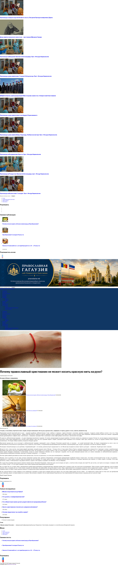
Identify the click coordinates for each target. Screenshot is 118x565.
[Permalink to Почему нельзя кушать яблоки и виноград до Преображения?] (14, 395)
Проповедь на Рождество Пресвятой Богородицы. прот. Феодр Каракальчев (24, 174)
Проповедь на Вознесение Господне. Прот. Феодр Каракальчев (20, 193)
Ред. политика (5, 532)
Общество (5, 304)
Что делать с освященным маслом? (13, 497)
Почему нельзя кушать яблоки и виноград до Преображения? (20, 224)
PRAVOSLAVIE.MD (11, 564)
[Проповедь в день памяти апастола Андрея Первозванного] (11, 112)
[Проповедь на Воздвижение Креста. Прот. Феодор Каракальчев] (11, 151)
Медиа (4, 297)
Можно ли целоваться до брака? (12, 491)
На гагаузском (6, 293)
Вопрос (4, 295)
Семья (4, 302)
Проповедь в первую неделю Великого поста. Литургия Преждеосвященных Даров (26, 17)
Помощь (4, 296)
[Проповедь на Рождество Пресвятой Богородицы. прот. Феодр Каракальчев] (11, 171)
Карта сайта (5, 200)
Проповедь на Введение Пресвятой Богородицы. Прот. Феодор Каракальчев (24, 56)
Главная (4, 291)
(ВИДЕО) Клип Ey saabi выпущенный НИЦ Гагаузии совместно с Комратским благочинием (28, 95)
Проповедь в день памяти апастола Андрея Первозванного (18, 115)
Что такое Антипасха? (31, 426)
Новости (4, 292)
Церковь (4, 301)
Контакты (4, 201)
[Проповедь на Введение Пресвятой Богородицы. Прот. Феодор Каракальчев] (11, 54)
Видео (6, 300)
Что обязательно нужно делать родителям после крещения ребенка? (24, 502)
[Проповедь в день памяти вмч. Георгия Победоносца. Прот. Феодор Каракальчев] (11, 73)
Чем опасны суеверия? (31, 410)
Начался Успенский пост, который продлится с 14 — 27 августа (21, 245)
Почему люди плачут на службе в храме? (15, 512)
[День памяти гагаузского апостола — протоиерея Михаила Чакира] (11, 34)
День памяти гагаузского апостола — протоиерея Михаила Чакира (21, 37)
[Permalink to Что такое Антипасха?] (14, 426)
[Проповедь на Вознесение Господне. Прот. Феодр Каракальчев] (11, 190)
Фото (6, 298)
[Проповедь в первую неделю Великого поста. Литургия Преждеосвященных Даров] (11, 15)
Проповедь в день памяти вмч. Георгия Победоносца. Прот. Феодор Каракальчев (26, 76)
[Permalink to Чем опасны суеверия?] (14, 410)
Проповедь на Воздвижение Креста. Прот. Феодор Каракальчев (20, 154)
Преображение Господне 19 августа (13, 234)
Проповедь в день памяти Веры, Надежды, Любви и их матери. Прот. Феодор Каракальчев (28, 135)
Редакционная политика (8, 199)
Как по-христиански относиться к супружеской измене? (20, 507)
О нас (3, 198)
